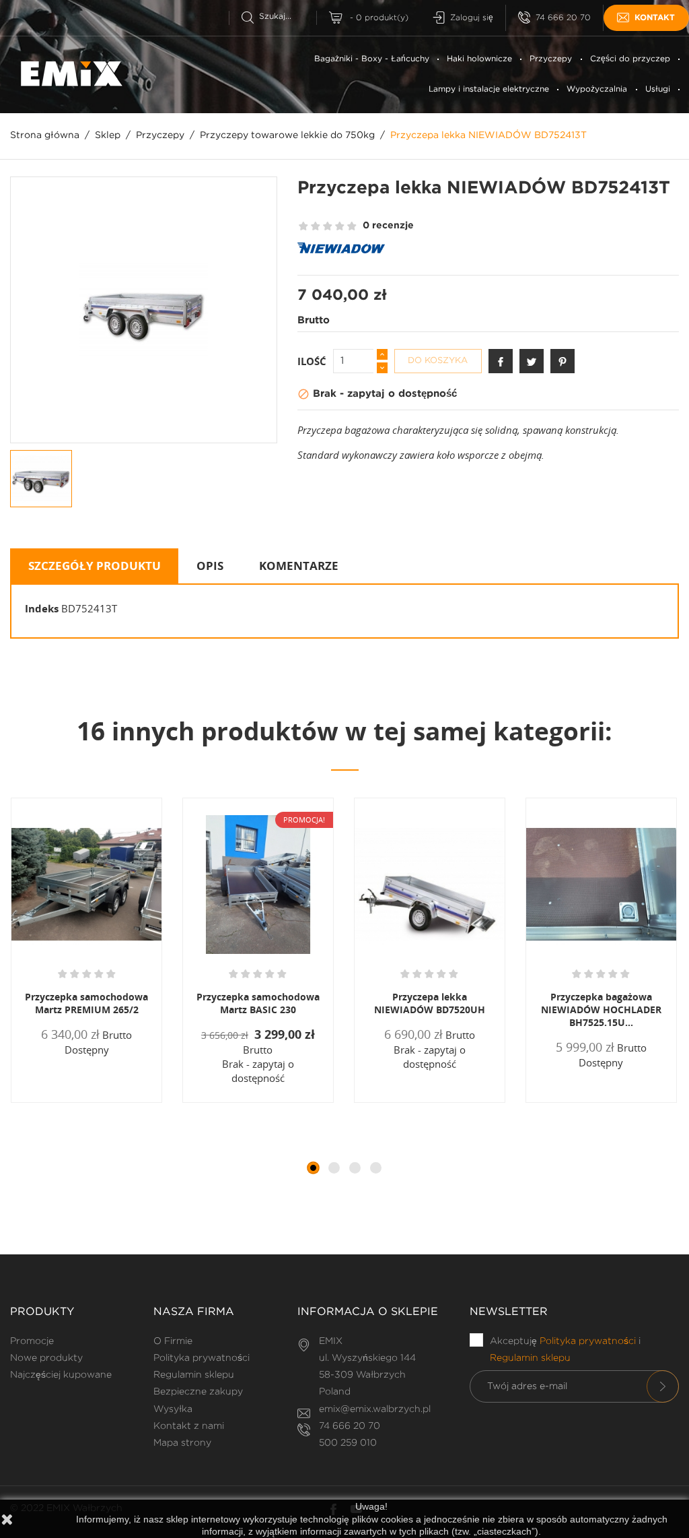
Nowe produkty (46, 1358)
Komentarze (298, 565)
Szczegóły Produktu (94, 565)
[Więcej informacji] (125, 1101)
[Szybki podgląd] (92, 1101)
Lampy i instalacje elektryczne (489, 89)
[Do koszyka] (54, 1101)
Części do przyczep (630, 59)
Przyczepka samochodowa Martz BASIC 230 (258, 1003)
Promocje (32, 1341)
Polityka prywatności (201, 1358)
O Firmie (172, 1341)
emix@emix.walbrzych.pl (375, 1409)
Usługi (657, 89)
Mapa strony (182, 1443)
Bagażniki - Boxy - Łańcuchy (371, 59)
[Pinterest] (562, 361)
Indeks (42, 608)
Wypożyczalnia (597, 89)
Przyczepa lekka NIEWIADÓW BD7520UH (429, 1003)
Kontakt (654, 18)
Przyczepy (551, 59)
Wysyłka (172, 1409)
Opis (209, 565)
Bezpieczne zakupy (198, 1392)
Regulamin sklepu (193, 1375)
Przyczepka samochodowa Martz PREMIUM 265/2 (86, 1003)
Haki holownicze (479, 59)
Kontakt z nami (188, 1426)
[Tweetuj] (531, 361)
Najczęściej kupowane (61, 1375)
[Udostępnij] (500, 361)
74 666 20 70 (563, 18)
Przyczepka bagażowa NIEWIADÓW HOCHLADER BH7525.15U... (601, 1009)
